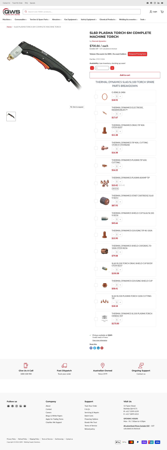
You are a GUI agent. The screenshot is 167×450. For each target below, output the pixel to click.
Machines (7, 19)
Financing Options (91, 419)
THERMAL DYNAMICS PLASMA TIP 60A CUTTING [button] (129, 161)
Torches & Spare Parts (39, 19)
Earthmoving (59, 439)
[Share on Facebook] (91, 348)
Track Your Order (91, 406)
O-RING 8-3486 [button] (118, 92)
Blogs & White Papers (54, 416)
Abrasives (56, 19)
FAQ (26, 3)
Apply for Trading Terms (54, 419)
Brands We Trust (91, 422)
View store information (99, 340)
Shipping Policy (34, 439)
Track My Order (17, 3)
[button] (113, 96)
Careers (48, 412)
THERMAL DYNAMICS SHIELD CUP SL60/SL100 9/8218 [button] (133, 214)
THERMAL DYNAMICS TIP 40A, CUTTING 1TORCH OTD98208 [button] (130, 143)
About (48, 406)
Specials (32, 3)
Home (9, 27)
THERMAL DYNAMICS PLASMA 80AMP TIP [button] (131, 177)
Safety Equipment (88, 19)
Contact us (69, 439)
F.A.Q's (87, 409)
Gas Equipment (70, 19)
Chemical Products (107, 19)
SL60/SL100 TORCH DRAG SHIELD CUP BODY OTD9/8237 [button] (132, 264)
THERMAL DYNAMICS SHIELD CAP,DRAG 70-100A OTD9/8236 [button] (132, 247)
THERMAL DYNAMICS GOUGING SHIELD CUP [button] (132, 281)
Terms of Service (91, 426)
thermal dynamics (99, 41)
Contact (49, 409)
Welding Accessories (127, 19)
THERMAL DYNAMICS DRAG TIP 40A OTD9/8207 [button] (128, 126)
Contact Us (6, 3)
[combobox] (82, 11)
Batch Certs (89, 416)
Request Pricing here (137, 54)
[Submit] (25, 11)
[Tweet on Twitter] (94, 348)
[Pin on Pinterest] (102, 348)
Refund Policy (22, 439)
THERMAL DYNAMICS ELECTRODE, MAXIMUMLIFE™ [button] (127, 108)
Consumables (20, 19)
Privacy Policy (11, 439)
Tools (142, 19)
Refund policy (90, 429)
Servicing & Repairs (92, 412)
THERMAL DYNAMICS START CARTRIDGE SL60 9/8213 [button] (132, 196)
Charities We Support (54, 422)
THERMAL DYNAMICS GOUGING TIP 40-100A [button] (132, 230)
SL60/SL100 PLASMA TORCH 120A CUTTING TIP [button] (131, 297)
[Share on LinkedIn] (98, 348)
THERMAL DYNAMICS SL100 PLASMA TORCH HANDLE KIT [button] (132, 314)
